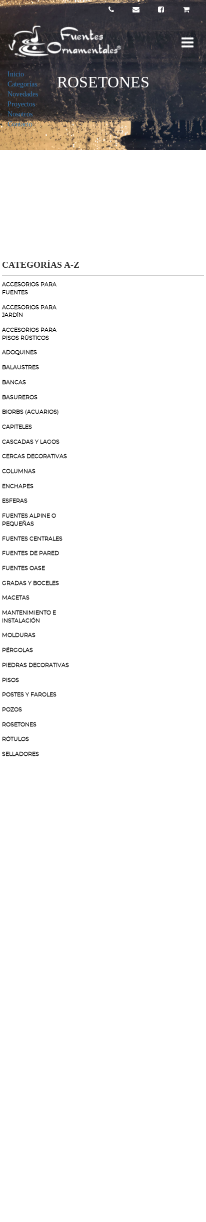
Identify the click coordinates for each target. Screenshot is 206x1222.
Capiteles (17, 427)
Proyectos (21, 104)
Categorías (22, 84)
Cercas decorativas (34, 456)
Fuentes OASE (23, 568)
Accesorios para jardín (29, 311)
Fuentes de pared (30, 553)
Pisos (10, 680)
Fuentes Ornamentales (63, 893)
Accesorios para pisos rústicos (29, 334)
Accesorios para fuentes (29, 288)
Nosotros (20, 114)
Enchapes (18, 486)
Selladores (20, 754)
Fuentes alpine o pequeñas (29, 520)
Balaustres (20, 367)
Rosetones (19, 724)
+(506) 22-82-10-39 (59, 852)
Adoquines (19, 352)
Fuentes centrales (32, 539)
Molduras (19, 635)
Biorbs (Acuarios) (30, 412)
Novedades (23, 94)
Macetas (16, 598)
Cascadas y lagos (31, 442)
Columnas (19, 471)
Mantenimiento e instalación (29, 616)
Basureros (20, 397)
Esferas (15, 501)
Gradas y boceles (30, 583)
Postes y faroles (29, 694)
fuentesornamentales (60, 934)
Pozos (12, 709)
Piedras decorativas (35, 665)
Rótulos (15, 739)
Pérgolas (17, 650)
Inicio (16, 74)
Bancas (14, 382)
